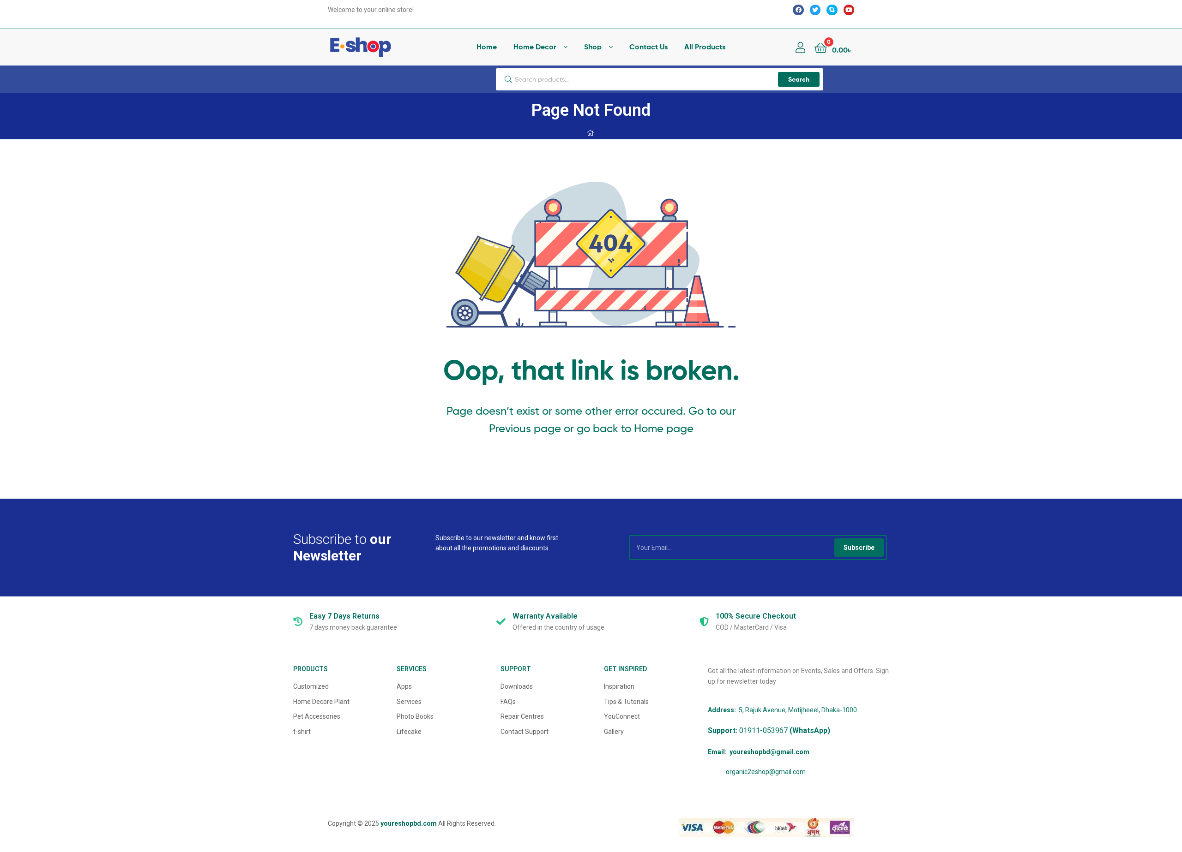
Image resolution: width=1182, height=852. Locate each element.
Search (798, 79)
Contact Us (648, 46)
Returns (344, 616)
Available (545, 616)
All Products (704, 46)
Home (486, 46)
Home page (664, 428)
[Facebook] (798, 10)
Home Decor (534, 46)
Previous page (525, 428)
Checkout (756, 616)
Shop (593, 46)
